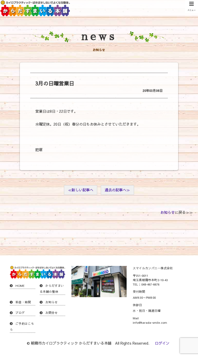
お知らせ (167, 212)
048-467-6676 (150, 284)
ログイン (162, 343)
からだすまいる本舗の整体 (52, 288)
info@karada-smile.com (150, 322)
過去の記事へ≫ (117, 189)
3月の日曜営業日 (54, 83)
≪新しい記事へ (80, 189)
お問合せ (51, 313)
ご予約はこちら (22, 326)
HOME (19, 285)
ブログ (20, 313)
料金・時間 (23, 302)
